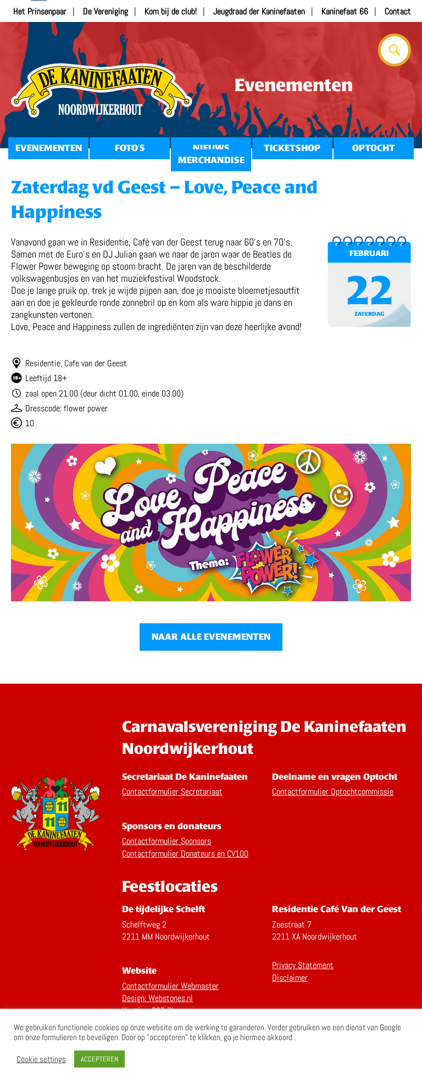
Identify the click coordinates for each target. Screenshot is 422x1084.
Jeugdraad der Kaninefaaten (259, 11)
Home (101, 90)
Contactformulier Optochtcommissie (332, 791)
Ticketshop (292, 148)
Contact (398, 11)
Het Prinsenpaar (39, 11)
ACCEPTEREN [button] (99, 1059)
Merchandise (211, 160)
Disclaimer (290, 978)
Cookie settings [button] (41, 1059)
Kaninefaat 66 (344, 11)
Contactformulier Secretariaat (172, 791)
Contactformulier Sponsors (166, 841)
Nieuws (211, 148)
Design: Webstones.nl (157, 998)
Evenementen (48, 148)
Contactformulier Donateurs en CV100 (185, 853)
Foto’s (130, 148)
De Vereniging (105, 11)
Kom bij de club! (171, 11)
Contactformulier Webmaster (170, 986)
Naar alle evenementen (211, 637)
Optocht (373, 148)
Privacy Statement (303, 965)
